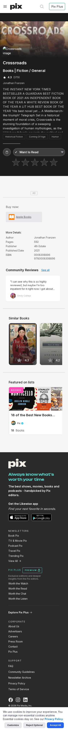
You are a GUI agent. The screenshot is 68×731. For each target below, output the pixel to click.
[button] (7, 152)
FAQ (10, 666)
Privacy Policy (16, 683)
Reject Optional (34, 725)
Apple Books (23, 216)
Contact (13, 646)
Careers (13, 636)
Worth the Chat (17, 593)
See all (45, 270)
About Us (13, 626)
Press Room (15, 641)
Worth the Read (17, 588)
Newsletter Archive (19, 677)
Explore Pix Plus (18, 612)
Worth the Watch (18, 583)
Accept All (55, 725)
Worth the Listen (18, 598)
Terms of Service (18, 689)
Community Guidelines (21, 671)
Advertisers (15, 631)
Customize (13, 725)
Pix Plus (13, 651)
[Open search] (42, 6)
